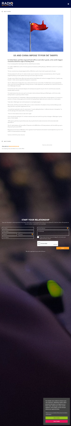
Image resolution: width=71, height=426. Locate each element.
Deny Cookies (57, 421)
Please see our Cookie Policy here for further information (56, 413)
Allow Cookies (57, 418)
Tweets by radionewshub (47, 145)
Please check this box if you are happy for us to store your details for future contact (53, 237)
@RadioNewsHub (14, 146)
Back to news (7, 11)
